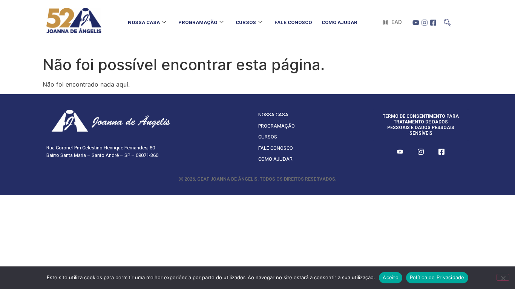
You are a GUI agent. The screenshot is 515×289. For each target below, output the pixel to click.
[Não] (503, 277)
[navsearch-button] (447, 20)
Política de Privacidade (437, 277)
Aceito (391, 277)
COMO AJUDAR (339, 22)
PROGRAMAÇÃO (197, 22)
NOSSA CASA (144, 22)
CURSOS (246, 22)
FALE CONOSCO (293, 22)
